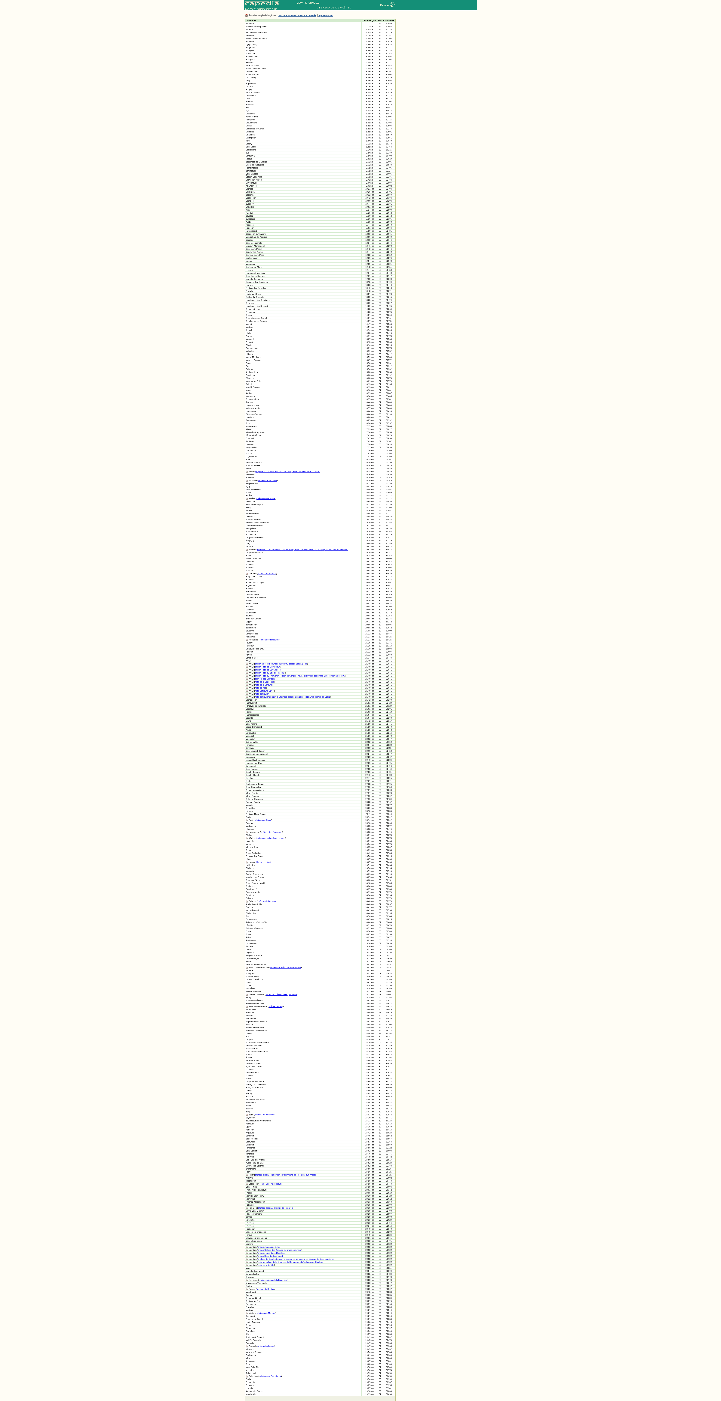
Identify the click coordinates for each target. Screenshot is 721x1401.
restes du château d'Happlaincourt (281, 994)
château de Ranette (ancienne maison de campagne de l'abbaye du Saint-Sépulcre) (296, 1259)
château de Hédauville (269, 640)
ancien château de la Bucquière (273, 1280)
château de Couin (263, 820)
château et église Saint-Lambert (270, 838)
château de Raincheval (270, 1376)
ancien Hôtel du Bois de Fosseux (270, 673)
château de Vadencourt (270, 1184)
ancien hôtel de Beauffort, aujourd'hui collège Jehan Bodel (281, 664)
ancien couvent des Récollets (271, 1253)
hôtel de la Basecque (264, 682)
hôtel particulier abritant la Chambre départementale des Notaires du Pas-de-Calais (292, 697)
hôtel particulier (262, 694)
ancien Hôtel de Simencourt (270, 1256)
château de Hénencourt (271, 832)
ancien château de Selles (269, 1247)
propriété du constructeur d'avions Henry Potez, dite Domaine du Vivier (287, 471)
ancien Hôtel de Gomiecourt (267, 667)
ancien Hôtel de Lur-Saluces (268, 670)
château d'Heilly (276, 1006)
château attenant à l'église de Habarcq (275, 1208)
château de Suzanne (267, 480)
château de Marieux (266, 1313)
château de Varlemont (265, 1115)
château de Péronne (267, 573)
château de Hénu (263, 862)
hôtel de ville (260, 688)
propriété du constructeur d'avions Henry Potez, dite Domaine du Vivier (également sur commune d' (302, 549)
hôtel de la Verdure (263, 685)
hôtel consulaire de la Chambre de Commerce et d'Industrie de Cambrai (290, 1262)
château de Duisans (267, 901)
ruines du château (266, 1346)
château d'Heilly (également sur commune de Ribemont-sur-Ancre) (285, 1175)
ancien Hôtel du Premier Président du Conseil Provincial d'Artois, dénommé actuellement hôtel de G (300, 676)
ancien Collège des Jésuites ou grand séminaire (279, 1250)
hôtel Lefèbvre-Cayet (264, 691)
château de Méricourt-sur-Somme (285, 967)
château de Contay (265, 1289)
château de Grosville (265, 498)
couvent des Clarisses (265, 679)
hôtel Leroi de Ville (266, 1265)
